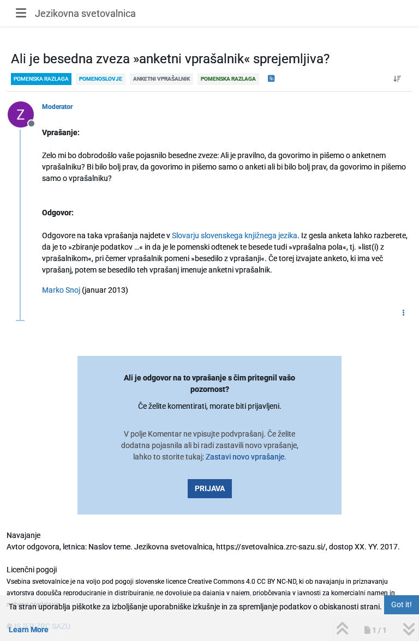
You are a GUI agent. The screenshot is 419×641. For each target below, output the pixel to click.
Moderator (57, 107)
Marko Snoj (61, 290)
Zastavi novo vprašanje (245, 456)
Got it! (401, 604)
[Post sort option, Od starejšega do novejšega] (397, 79)
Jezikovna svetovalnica (85, 13)
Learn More (29, 629)
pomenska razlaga (41, 79)
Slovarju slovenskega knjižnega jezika (234, 235)
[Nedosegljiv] (25, 114)
